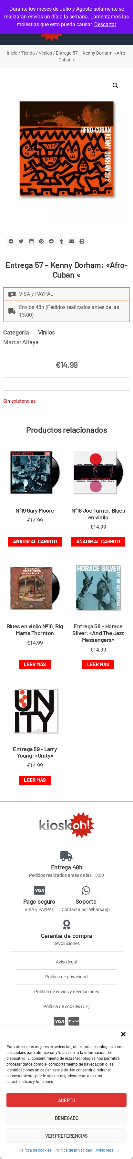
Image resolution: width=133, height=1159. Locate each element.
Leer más (35, 664)
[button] (123, 1034)
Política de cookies (35, 1150)
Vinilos (45, 53)
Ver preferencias (66, 1136)
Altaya (30, 342)
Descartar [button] (105, 24)
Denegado (66, 1118)
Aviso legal (105, 1150)
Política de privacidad (73, 1150)
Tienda (28, 53)
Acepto (66, 1100)
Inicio (12, 53)
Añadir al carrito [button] (35, 541)
